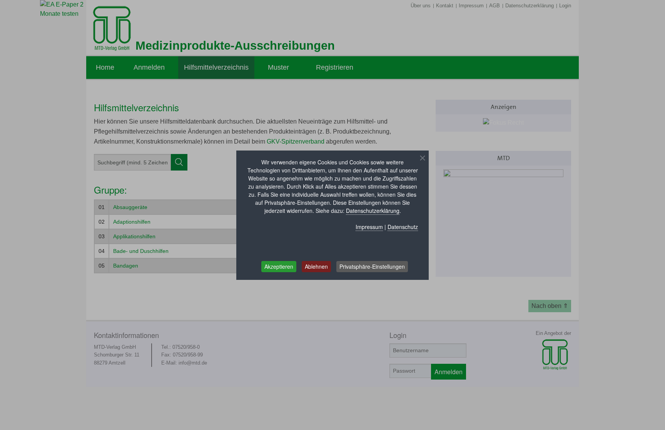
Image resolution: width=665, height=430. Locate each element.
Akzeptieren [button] (278, 266)
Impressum (369, 227)
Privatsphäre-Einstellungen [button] (372, 266)
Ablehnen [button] (316, 266)
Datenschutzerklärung (372, 210)
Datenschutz (403, 227)
